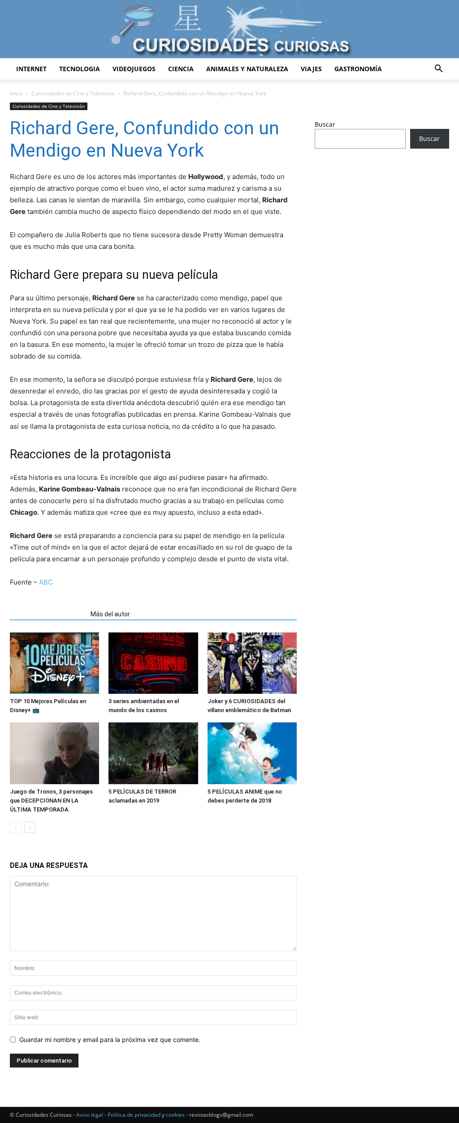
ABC (46, 582)
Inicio (16, 93)
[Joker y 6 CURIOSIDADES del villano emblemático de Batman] (252, 663)
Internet (31, 68)
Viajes (311, 68)
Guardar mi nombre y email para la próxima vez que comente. (109, 1039)
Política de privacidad (134, 1115)
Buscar (325, 124)
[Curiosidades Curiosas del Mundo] (229, 29)
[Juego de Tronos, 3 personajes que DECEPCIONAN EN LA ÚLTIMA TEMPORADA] (54, 753)
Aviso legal (89, 1115)
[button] (438, 69)
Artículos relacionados (47, 614)
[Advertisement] (382, 226)
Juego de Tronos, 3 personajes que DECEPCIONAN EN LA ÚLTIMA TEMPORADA (51, 800)
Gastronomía (358, 68)
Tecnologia (79, 68)
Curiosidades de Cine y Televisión (73, 93)
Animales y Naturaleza (247, 68)
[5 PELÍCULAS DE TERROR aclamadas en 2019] (153, 753)
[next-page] (29, 827)
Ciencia (181, 68)
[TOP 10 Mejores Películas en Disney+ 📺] (54, 663)
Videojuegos (134, 68)
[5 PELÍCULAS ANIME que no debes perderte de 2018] (252, 753)
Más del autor (110, 614)
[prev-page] (15, 827)
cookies (175, 1115)
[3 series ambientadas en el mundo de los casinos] (153, 663)
